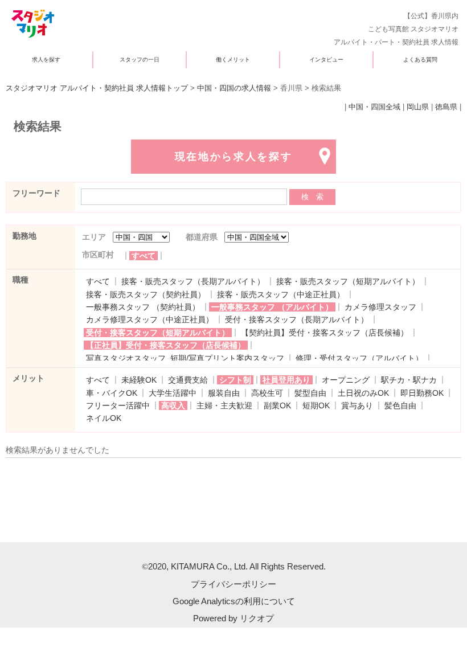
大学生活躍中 (172, 393)
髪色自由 (400, 405)
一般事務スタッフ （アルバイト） (272, 307)
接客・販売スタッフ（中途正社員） (281, 294)
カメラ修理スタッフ (380, 307)
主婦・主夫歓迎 (224, 405)
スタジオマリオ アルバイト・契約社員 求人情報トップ (97, 88)
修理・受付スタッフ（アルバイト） (359, 358)
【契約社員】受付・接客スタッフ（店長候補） (324, 332)
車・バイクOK (111, 393)
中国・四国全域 (374, 107)
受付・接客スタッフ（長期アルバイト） (296, 319)
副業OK (277, 405)
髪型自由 (310, 393)
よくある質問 (420, 59)
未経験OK (139, 379)
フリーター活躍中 (118, 405)
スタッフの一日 (139, 59)
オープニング (346, 379)
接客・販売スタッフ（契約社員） (146, 294)
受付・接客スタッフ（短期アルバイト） (158, 332)
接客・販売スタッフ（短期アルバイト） (348, 281)
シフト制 (235, 379)
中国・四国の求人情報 (234, 88)
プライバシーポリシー (233, 584)
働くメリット (233, 59)
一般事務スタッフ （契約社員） (143, 307)
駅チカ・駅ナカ (409, 379)
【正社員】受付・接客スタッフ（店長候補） (165, 345)
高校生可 (267, 393)
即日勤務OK (422, 393)
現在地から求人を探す (234, 156)
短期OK (316, 405)
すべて (143, 255)
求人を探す (46, 59)
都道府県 (202, 236)
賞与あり (357, 405)
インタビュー (326, 59)
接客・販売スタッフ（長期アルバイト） (193, 281)
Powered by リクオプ (233, 618)
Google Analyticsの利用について (234, 601)
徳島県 (446, 107)
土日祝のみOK (363, 393)
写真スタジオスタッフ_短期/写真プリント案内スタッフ (185, 358)
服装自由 (224, 393)
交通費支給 (188, 379)
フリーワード (36, 193)
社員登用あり (286, 379)
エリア (94, 236)
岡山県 (418, 107)
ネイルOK (103, 418)
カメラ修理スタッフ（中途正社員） (150, 319)
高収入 (173, 405)
